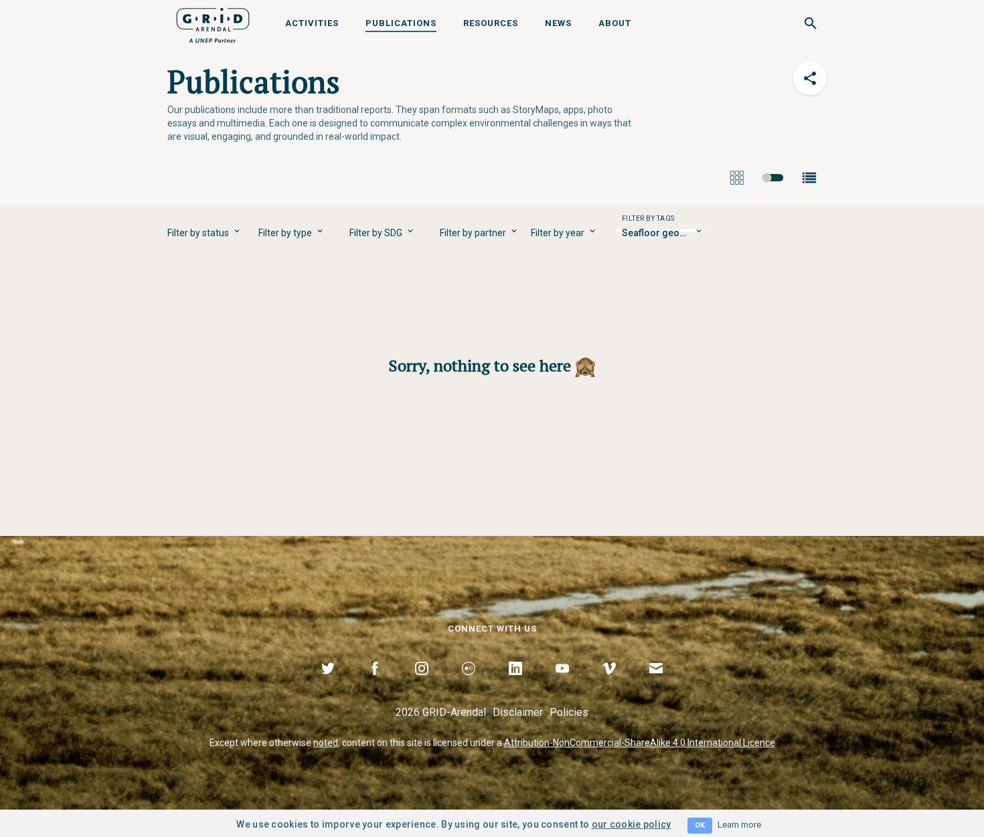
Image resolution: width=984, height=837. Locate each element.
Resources (490, 23)
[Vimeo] (609, 684)
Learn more (739, 825)
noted (325, 742)
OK (700, 825)
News (558, 23)
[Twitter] (328, 684)
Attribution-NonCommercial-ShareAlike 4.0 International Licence (639, 742)
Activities (312, 23)
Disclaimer (518, 712)
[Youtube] (562, 684)
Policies (569, 712)
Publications (400, 23)
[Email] (656, 684)
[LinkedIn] (515, 684)
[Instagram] (421, 684)
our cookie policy (631, 824)
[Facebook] (374, 684)
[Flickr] (468, 684)
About (614, 23)
